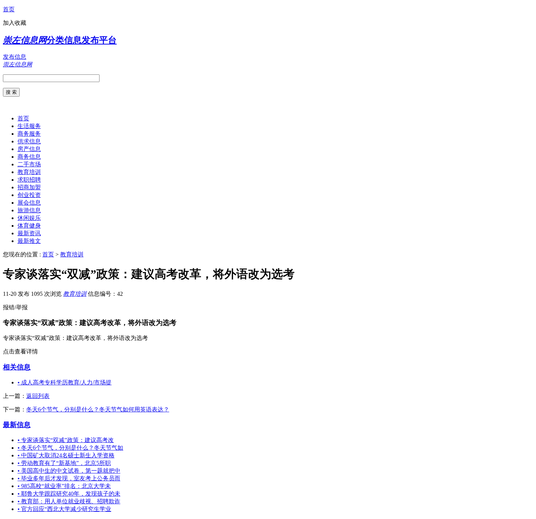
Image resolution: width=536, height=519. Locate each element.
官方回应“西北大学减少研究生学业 (64, 509)
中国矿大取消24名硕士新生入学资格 (66, 455)
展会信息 (29, 203)
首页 (9, 9)
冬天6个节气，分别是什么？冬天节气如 (70, 448)
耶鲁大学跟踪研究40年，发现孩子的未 (69, 494)
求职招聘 (29, 180)
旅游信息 (29, 210)
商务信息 (29, 157)
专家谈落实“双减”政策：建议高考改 (66, 440)
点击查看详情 (20, 351)
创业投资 (29, 195)
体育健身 (29, 225)
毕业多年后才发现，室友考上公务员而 (69, 478)
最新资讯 (29, 233)
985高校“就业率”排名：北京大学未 (64, 486)
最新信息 (17, 425)
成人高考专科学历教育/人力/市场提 (65, 382)
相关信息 (17, 367)
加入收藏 (14, 23)
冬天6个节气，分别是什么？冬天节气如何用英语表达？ (97, 409)
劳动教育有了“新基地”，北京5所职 (64, 463)
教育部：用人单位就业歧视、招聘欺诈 (69, 501)
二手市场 (29, 164)
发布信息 (14, 57)
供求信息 (29, 141)
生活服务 (29, 126)
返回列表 (38, 396)
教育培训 (29, 172)
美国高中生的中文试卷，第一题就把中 (69, 471)
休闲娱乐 (29, 218)
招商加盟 (29, 187)
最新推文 (29, 241)
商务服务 (29, 134)
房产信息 (29, 149)
